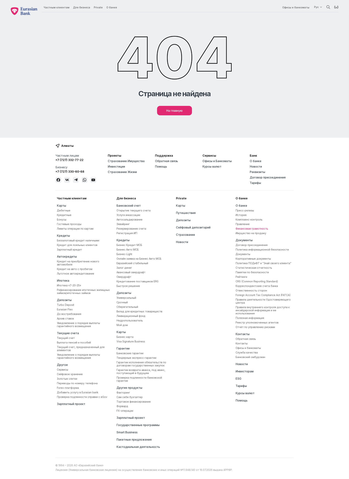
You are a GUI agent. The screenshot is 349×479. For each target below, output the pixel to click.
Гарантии (123, 348)
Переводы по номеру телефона (77, 383)
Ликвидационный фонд (131, 315)
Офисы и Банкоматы (217, 161)
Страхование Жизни (122, 172)
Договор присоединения (268, 177)
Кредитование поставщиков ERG (138, 281)
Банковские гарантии (130, 353)
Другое (62, 365)
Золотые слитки (67, 378)
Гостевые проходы (69, 224)
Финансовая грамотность (252, 228)
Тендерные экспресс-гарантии (136, 357)
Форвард (122, 406)
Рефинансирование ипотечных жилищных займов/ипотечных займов (83, 291)
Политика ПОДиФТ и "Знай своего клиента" (263, 263)
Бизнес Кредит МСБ (129, 245)
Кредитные (64, 214)
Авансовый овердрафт (131, 272)
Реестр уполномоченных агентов (257, 322)
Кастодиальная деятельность (138, 447)
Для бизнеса (81, 7)
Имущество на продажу (251, 233)
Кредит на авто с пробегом (74, 269)
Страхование (185, 234)
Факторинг (123, 392)
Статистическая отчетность (254, 267)
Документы (244, 240)
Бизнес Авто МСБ (128, 249)
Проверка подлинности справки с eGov (82, 396)
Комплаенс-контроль (249, 219)
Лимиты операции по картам (75, 228)
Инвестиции (116, 166)
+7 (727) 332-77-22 (69, 160)
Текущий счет (66, 337)
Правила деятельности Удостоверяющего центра (263, 301)
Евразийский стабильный (132, 263)
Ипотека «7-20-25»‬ (69, 285)
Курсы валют (211, 166)
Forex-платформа (68, 387)
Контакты (243, 334)
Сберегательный (127, 306)
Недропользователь (130, 320)
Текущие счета (68, 333)
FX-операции (125, 410)
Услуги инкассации (128, 214)
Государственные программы (138, 425)
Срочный (122, 302)
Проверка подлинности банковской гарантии (139, 379)
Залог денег (124, 267)
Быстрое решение (128, 285)
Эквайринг (123, 224)
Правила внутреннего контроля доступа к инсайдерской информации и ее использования (263, 310)
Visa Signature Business (131, 341)
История (241, 214)
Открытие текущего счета (134, 210)
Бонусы (61, 219)
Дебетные (63, 210)
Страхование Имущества (126, 161)
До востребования (69, 313)
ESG (238, 378)
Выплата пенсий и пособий (74, 342)
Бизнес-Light (124, 254)
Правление (243, 224)
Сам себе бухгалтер (130, 397)
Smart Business (127, 432)
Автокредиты (67, 256)
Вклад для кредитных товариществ (139, 311)
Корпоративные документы (253, 258)
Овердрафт (124, 276)
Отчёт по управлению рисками (255, 327)
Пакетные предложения (134, 439)
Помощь (161, 166)
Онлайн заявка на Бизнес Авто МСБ (139, 258)
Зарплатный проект (71, 404)
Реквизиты (257, 172)
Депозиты (64, 300)
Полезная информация (250, 317)
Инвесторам (245, 371)
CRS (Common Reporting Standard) (257, 281)
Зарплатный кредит (69, 249)
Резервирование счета (131, 228)
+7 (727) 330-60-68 (69, 171)
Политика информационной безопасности (262, 249)
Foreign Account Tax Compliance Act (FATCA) (263, 295)
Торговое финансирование (134, 401)
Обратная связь (166, 161)
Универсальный (126, 297)
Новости (256, 166)
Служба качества (247, 352)
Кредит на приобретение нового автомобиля (78, 263)
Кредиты (63, 235)
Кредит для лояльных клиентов (77, 245)
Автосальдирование (130, 219)
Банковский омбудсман (250, 357)
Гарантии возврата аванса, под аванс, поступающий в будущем (141, 371)
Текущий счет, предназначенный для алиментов (81, 348)
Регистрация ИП (127, 233)
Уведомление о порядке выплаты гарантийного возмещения (78, 324)
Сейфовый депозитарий (193, 227)
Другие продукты (129, 387)
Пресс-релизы (245, 210)
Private (98, 7)
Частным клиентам (56, 7)
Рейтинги (241, 276)
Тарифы (255, 183)
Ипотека (63, 280)
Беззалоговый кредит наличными (78, 240)
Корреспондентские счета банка (257, 285)
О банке (111, 7)
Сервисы (62, 369)
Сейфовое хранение (70, 374)
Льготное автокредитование (75, 273)
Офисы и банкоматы (295, 7)
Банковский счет (129, 205)
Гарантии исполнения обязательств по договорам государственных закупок (141, 364)
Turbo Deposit (65, 304)
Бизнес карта (125, 336)
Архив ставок (65, 318)
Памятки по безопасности (252, 272)
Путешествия (186, 213)
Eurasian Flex (65, 309)
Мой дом (122, 325)
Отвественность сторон (251, 290)
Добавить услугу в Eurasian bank (77, 392)
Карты (61, 205)
